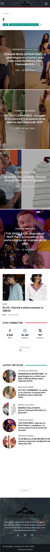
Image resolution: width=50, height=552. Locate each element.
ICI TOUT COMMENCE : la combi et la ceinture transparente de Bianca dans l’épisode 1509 (32, 394)
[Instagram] (25, 535)
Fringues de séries (25, 111)
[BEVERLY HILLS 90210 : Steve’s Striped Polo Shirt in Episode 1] (25, 179)
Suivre (25, 329)
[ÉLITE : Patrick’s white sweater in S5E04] (25, 287)
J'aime (10, 329)
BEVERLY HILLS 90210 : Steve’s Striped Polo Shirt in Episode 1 (32, 410)
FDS (4, 315)
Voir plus (24, 490)
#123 (5, 25)
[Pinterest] (32, 535)
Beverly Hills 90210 (25, 172)
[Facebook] (18, 535)
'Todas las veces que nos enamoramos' (24, 25)
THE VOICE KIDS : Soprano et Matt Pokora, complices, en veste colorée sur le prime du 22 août (32, 426)
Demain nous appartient (25, 50)
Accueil (5, 13)
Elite (5, 304)
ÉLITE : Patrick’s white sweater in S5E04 (23, 309)
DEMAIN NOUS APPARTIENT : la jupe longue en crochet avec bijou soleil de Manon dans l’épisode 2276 (32, 377)
